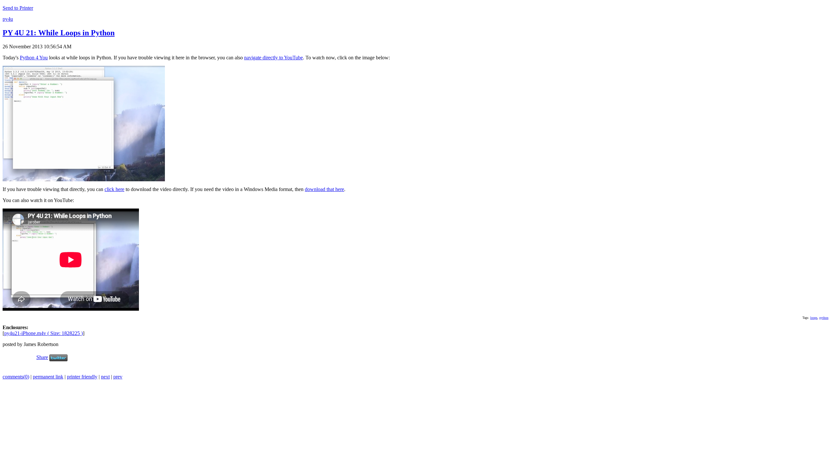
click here (114, 189)
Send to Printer (18, 8)
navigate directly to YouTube (273, 57)
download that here (324, 189)
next (105, 376)
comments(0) (16, 376)
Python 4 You (34, 57)
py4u (8, 19)
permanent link (48, 376)
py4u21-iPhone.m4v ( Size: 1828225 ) (43, 333)
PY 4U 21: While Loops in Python (59, 33)
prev (117, 376)
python (823, 317)
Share (42, 357)
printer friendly (82, 376)
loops (813, 317)
